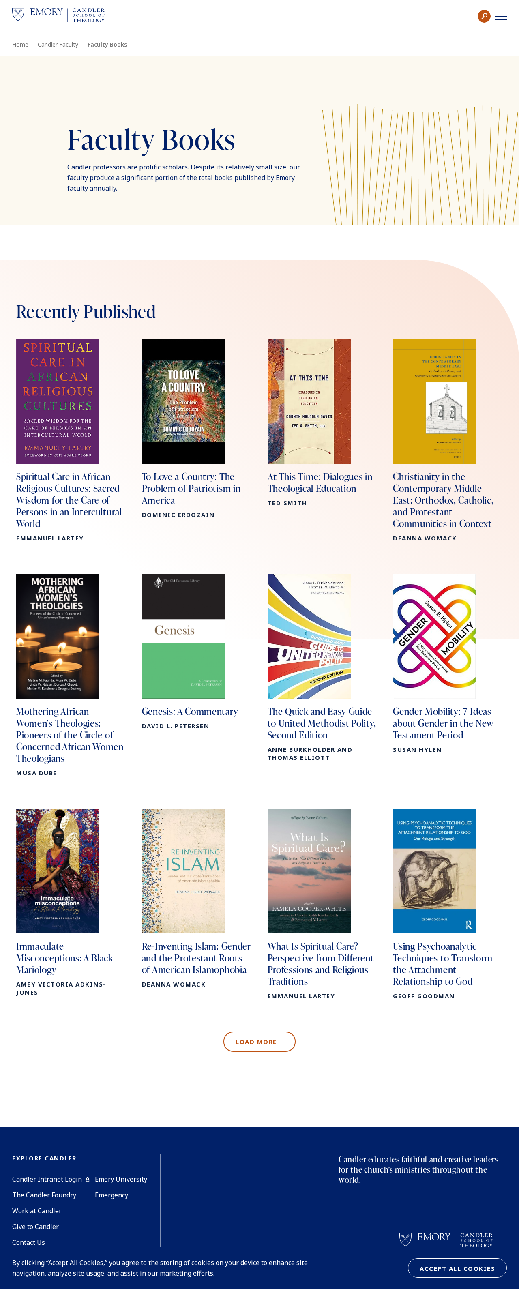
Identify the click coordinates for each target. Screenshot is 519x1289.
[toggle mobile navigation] (501, 16)
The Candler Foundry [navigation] (44, 1194)
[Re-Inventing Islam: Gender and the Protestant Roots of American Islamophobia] (197, 898)
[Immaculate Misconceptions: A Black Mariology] (71, 902)
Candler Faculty (58, 44)
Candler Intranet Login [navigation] (47, 1179)
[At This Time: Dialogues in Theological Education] (322, 423)
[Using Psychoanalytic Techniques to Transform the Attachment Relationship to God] (448, 904)
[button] (484, 16)
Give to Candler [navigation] (35, 1226)
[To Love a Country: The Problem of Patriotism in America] (197, 429)
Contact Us (28, 1242)
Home (20, 44)
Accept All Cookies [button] (457, 1268)
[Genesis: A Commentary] (197, 652)
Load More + (259, 1042)
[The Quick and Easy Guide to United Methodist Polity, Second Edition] (322, 667)
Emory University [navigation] (121, 1179)
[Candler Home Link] (58, 16)
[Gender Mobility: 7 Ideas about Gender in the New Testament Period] (448, 663)
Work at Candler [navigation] (37, 1210)
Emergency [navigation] (111, 1194)
